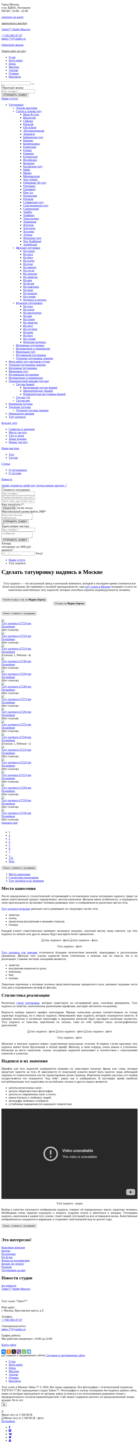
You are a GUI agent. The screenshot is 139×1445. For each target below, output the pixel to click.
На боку (28, 257)
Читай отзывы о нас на (24, 599)
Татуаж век (23, 400)
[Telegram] (29, 1351)
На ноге (28, 254)
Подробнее (8, 626)
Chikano (28, 120)
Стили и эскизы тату (29, 111)
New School (30, 179)
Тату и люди (16, 435)
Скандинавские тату (36, 205)
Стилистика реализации (24, 877)
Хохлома (28, 231)
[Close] (2, 1402)
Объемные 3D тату (35, 182)
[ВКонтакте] (3, 1351)
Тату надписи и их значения (26, 880)
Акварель (29, 133)
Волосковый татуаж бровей (40, 387)
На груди (28, 270)
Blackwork (29, 117)
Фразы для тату (18, 442)
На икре (28, 290)
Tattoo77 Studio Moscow (15, 29)
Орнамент (29, 189)
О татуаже (15, 473)
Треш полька (31, 218)
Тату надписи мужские (15, 908)
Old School (29, 127)
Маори (27, 173)
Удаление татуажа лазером (32, 410)
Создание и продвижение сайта (65, 1355)
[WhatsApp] (24, 1351)
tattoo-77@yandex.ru (13, 38)
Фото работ (16, 1364)
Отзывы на (69, 603)
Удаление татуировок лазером (34, 358)
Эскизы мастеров (26, 107)
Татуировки (16, 104)
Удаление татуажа (20, 407)
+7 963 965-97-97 (11, 35)
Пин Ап (28, 192)
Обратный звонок (12, 44)
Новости (6, 479)
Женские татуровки (28, 247)
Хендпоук (29, 228)
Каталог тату (9, 423)
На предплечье (32, 312)
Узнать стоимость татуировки (19, 613)
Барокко (28, 140)
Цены (12, 1367)
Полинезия (30, 195)
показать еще (9, 822)
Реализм (28, 199)
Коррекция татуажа (21, 403)
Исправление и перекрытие (33, 348)
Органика (29, 186)
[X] (14, 1351)
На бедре (28, 283)
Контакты (15, 1380)
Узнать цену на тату (13, 51)
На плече (28, 260)
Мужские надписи (34, 342)
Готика (27, 150)
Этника (27, 234)
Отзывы (14, 1377)
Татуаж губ (23, 397)
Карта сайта (8, 1344)
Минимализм (31, 176)
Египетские (30, 156)
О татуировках (18, 469)
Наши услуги (9, 98)
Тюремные (29, 221)
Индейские (30, 159)
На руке (28, 264)
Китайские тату (33, 166)
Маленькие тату (26, 351)
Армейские (30, 244)
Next (11, 861)
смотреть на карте (12, 17)
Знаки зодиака (17, 438)
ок (4, 1404)
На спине (29, 251)
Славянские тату (33, 202)
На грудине (30, 329)
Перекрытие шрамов (21, 413)
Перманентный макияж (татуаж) (29, 381)
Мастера (14, 1371)
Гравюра (28, 153)
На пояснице (31, 286)
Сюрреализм (31, 208)
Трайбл (27, 212)
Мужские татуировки (29, 303)
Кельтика (28, 163)
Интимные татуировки (30, 345)
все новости (8, 1285)
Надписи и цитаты (34, 299)
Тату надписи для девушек (19, 952)
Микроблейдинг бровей (38, 390)
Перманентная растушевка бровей (44, 394)
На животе (29, 267)
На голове (29, 296)
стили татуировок (27, 1002)
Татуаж (13, 457)
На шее (27, 280)
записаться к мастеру (14, 23)
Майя (26, 169)
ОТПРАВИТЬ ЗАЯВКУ (15, 95)
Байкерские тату (33, 137)
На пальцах (30, 293)
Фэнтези (28, 225)
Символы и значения (22, 429)
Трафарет (29, 215)
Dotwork (28, 124)
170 (11, 858)
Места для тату (18, 432)
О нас (12, 1361)
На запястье (30, 277)
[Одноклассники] (9, 1351)
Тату (11, 454)
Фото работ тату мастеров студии (29, 361)
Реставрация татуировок (31, 355)
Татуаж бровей (25, 384)
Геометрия (29, 146)
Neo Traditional (32, 241)
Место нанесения (19, 874)
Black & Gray (31, 114)
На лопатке (30, 273)
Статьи (5, 463)
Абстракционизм (33, 130)
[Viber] (19, 1351)
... (10, 854)
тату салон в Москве (97, 586)
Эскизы (13, 1374)
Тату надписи (17, 416)
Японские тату (32, 238)
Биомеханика (31, 143)
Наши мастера (10, 448)
